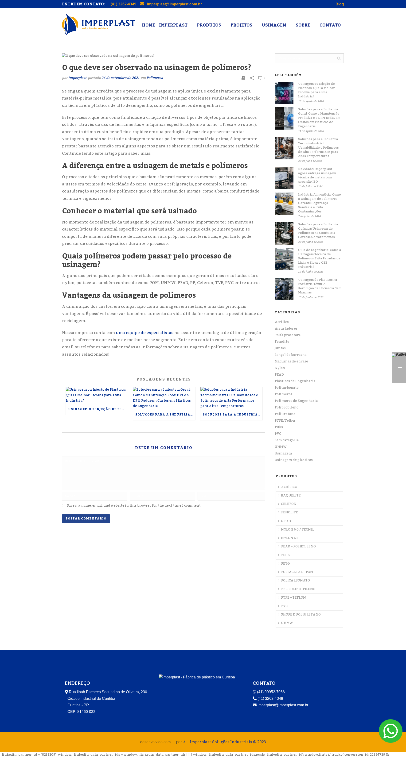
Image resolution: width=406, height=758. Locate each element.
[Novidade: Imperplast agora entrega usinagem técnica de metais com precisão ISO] (284, 178)
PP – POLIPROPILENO (298, 589)
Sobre (303, 25)
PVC (278, 434)
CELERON (289, 504)
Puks (279, 427)
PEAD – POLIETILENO (298, 546)
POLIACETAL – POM (297, 572)
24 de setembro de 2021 (120, 78)
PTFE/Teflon (285, 421)
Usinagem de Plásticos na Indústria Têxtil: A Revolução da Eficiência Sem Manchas (319, 286)
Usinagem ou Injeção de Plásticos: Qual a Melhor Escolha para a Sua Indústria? (98, 409)
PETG (285, 563)
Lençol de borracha (291, 355)
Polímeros (155, 78)
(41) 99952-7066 (270, 692)
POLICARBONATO (295, 580)
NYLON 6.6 (289, 538)
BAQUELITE (291, 495)
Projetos (241, 25)
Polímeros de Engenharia (296, 401)
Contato (330, 25)
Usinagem (274, 25)
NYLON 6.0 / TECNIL (297, 529)
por (179, 742)
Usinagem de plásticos (294, 460)
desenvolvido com (156, 742)
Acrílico (282, 322)
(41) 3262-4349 (123, 4)
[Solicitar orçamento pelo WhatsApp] (390, 736)
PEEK (285, 555)
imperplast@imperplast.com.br (174, 4)
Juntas (280, 348)
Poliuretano (285, 414)
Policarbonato (287, 388)
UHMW (281, 447)
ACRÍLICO (289, 487)
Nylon (280, 368)
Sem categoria (287, 440)
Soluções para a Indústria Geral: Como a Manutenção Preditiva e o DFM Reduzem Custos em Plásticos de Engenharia (165, 414)
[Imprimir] (243, 78)
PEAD (279, 375)
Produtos (209, 25)
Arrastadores (286, 329)
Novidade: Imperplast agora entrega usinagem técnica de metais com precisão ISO (317, 175)
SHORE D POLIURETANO (301, 614)
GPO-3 (286, 521)
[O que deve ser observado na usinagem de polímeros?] (163, 56)
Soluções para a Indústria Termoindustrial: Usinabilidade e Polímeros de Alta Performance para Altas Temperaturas (232, 414)
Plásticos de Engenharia (295, 381)
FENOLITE (289, 512)
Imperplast (77, 78)
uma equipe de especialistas (144, 333)
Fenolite (282, 342)
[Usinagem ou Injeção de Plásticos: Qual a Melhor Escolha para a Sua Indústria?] (97, 395)
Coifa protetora (288, 335)
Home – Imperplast (164, 25)
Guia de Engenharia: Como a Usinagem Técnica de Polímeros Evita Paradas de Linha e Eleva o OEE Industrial (319, 258)
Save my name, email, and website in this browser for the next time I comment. (134, 505)
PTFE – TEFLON (293, 597)
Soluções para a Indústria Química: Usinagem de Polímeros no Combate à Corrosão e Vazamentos (318, 230)
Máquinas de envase (291, 361)
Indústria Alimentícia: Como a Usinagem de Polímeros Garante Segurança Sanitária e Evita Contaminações (319, 203)
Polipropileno (286, 407)
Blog (340, 4)
